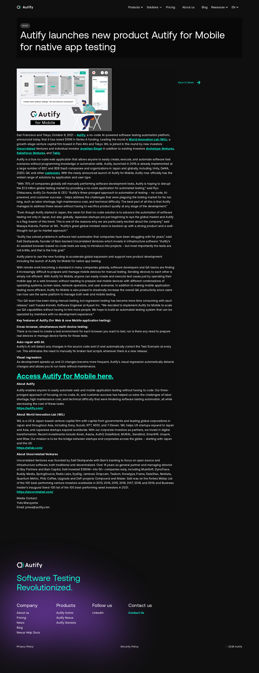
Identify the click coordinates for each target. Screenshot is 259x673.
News (20, 622)
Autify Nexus (64, 617)
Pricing (170, 7)
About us (188, 7)
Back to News (186, 82)
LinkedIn (98, 612)
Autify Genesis (66, 622)
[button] (137, 7)
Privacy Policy (25, 646)
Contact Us (136, 612)
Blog (205, 7)
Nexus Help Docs (28, 632)
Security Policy (130, 646)
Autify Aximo (64, 612)
